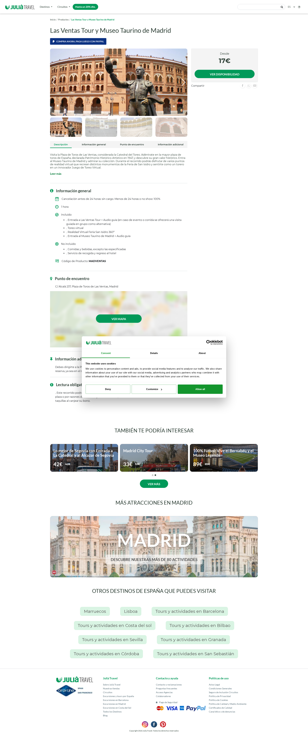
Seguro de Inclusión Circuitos (223, 692)
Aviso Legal (214, 684)
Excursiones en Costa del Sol (117, 707)
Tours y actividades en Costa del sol (115, 625)
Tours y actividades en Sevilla (112, 639)
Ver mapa (118, 319)
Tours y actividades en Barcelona (189, 611)
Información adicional (171, 144)
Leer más (55, 173)
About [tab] (202, 353)
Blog (105, 715)
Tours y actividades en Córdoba (106, 653)
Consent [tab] (106, 353)
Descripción (61, 144)
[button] (299, 6)
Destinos (45, 6)
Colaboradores (163, 696)
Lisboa (130, 611)
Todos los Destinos (112, 711)
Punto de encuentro (132, 144)
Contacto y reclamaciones (169, 684)
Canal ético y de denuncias (222, 711)
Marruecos (95, 611)
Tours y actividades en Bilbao (200, 625)
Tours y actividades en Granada (193, 639)
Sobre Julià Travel (111, 684)
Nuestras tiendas (111, 688)
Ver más (154, 484)
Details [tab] (154, 353)
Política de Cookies (218, 700)
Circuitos (62, 6)
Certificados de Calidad (220, 707)
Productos (63, 19)
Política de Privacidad (220, 696)
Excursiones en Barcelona (115, 700)
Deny (108, 389)
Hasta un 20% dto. (85, 6)
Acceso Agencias (164, 692)
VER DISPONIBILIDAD (224, 74)
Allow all (200, 389)
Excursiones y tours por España (118, 696)
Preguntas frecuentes (166, 688)
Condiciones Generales (220, 688)
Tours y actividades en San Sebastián (195, 653)
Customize (152, 389)
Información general (94, 144)
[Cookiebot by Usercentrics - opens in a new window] (209, 342)
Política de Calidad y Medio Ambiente (227, 703)
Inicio (53, 19)
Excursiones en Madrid (114, 703)
